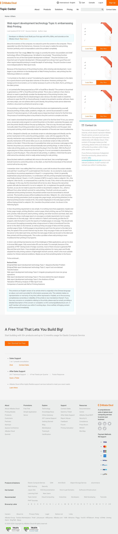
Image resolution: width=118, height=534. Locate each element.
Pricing (69, 9)
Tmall (33, 518)
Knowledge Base (48, 412)
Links (71, 514)
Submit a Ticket (66, 412)
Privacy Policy (34, 514)
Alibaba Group (10, 518)
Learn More (89, 49)
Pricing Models (10, 412)
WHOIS (81, 428)
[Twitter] (109, 423)
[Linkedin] (104, 423)
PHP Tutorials (33, 500)
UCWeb (102, 518)
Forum (63, 425)
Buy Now (103, 49)
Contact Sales (111, 9)
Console (92, 3)
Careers (7, 514)
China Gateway (47, 415)
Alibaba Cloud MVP (86, 415)
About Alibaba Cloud (12, 409)
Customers (9, 418)
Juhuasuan (40, 518)
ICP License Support (49, 418)
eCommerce (95, 483)
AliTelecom (90, 518)
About (37, 9)
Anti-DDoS (61, 483)
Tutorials (103, 497)
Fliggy (77, 518)
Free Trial (27, 409)
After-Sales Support (68, 415)
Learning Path (33, 493)
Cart (83, 3)
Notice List (59, 514)
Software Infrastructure (87, 490)
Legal (47, 514)
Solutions (59, 9)
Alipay (19, 520)
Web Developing (89, 497)
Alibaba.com (58, 518)
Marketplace (46, 428)
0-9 (110, 504)
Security (45, 486)
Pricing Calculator (67, 428)
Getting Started (47, 421)
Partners (8, 421)
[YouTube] (100, 428)
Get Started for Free (16, 343)
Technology (46, 409)
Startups (8, 425)
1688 (65, 518)
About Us (19, 514)
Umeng (108, 518)
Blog (43, 425)
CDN (51, 483)
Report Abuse (65, 418)
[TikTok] (104, 428)
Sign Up (112, 3)
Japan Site (31, 490)
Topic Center (32, 497)
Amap (97, 518)
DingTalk (13, 520)
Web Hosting (32, 486)
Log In (101, 3)
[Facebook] (100, 423)
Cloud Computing (48, 497)
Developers (75, 497)
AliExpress (49, 518)
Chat (11, 365)
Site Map (82, 431)
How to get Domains (67, 490)
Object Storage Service (78, 483)
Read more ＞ (24, 39)
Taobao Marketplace (23, 518)
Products (47, 9)
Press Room (83, 425)
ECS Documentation (47, 490)
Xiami (7, 520)
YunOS (83, 518)
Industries (62, 497)
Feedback (64, 421)
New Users (47, 493)
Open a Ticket (14, 378)
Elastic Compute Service (36, 483)
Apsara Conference (12, 428)
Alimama (71, 518)
